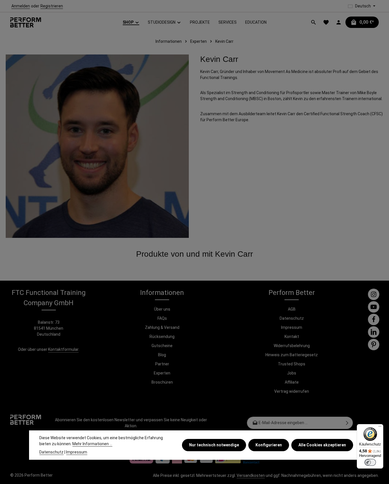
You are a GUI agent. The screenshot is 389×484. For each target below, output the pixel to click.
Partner (162, 364)
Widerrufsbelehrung (292, 345)
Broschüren (162, 382)
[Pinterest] (373, 344)
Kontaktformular (63, 349)
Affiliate (292, 382)
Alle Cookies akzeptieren (322, 445)
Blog (162, 355)
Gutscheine (162, 345)
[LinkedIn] (373, 332)
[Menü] (379, 427)
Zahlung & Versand (162, 327)
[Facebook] (373, 319)
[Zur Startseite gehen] (25, 22)
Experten (162, 373)
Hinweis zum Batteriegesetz (291, 355)
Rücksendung (162, 336)
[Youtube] (373, 307)
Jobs (291, 373)
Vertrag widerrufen (291, 391)
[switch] (370, 462)
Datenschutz (292, 318)
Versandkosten (251, 475)
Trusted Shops (291, 364)
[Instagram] (373, 294)
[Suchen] (313, 22)
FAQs (162, 318)
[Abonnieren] (347, 423)
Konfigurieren (268, 445)
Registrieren (51, 6)
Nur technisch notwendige (214, 445)
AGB (292, 309)
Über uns (162, 309)
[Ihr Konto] (338, 22)
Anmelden (20, 6)
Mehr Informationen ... (92, 444)
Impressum (291, 327)
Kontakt (291, 336)
